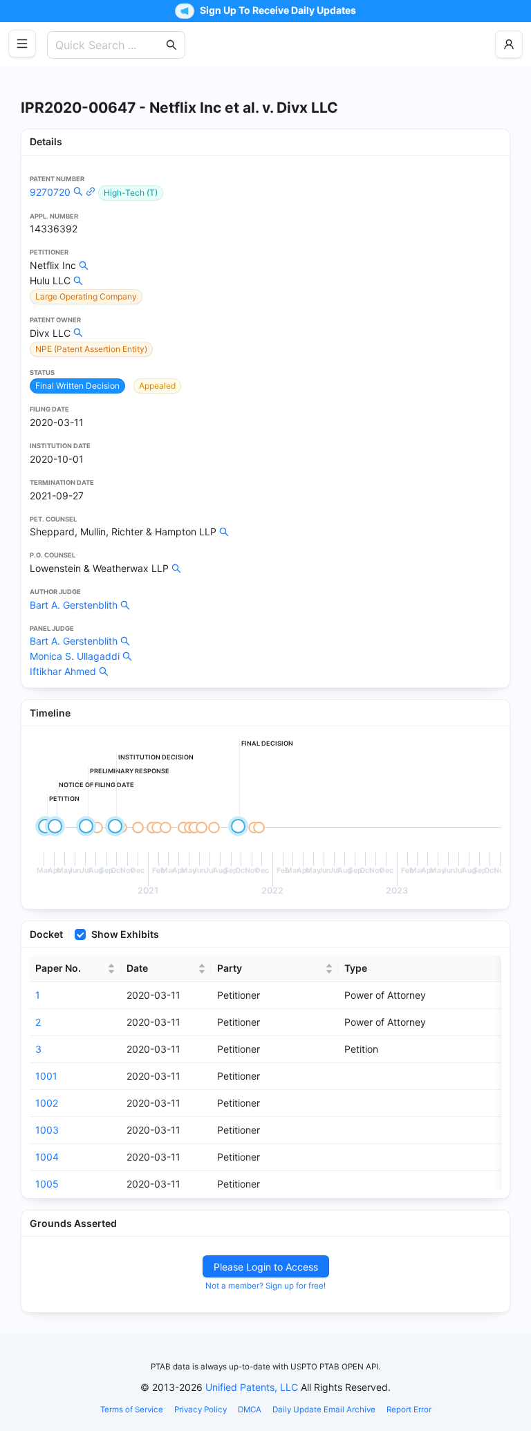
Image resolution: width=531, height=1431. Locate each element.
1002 (46, 1103)
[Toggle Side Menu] (22, 43)
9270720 (50, 192)
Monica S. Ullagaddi (75, 656)
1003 (47, 1130)
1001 (46, 1076)
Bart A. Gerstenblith (74, 605)
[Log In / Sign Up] (509, 44)
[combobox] (109, 45)
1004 (47, 1157)
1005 (47, 1184)
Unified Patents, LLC (251, 1387)
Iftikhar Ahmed (63, 671)
